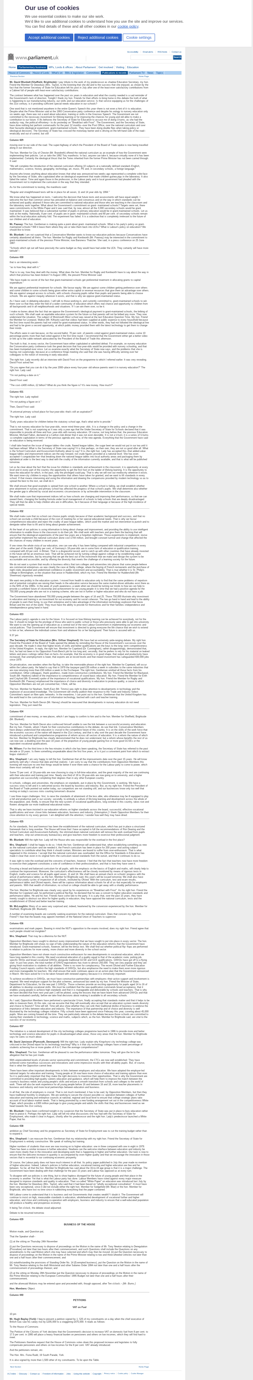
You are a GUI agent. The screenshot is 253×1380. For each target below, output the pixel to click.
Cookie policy (123, 1373)
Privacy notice (109, 1373)
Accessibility (132, 52)
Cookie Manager (137, 1373)
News (150, 72)
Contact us (177, 52)
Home (12, 67)
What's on (57, 72)
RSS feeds (162, 52)
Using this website (82, 1374)
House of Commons (19, 72)
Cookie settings (139, 37)
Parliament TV (137, 72)
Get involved (106, 67)
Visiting (120, 67)
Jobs (68, 1374)
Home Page (144, 76)
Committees (92, 72)
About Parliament (86, 67)
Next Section (15, 1367)
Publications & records (114, 72)
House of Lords (41, 72)
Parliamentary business (32, 67)
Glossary (23, 1374)
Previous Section (17, 76)
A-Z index (11, 1374)
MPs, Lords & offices (61, 67)
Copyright (97, 1374)
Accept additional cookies (49, 37)
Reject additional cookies (98, 37)
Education (133, 67)
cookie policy (128, 26)
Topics (159, 72)
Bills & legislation (74, 72)
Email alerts (148, 52)
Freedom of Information (53, 1374)
